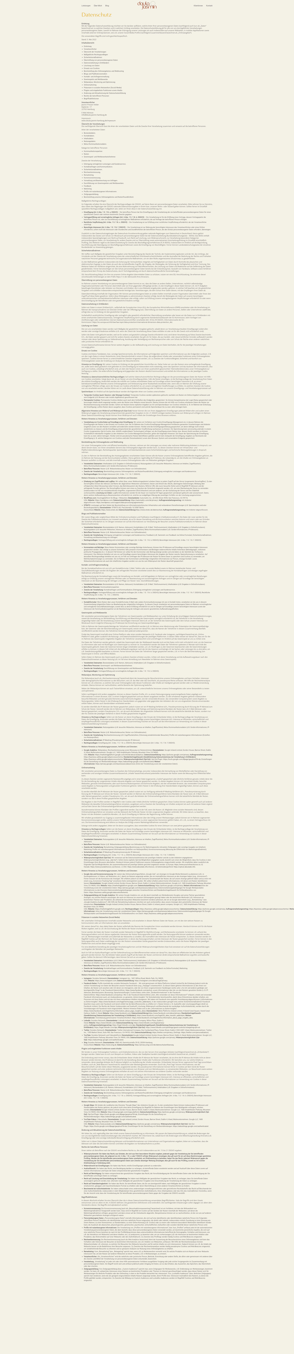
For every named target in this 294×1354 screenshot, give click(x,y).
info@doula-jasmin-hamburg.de (94, 115)
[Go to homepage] (147, 5)
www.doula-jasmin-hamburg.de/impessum (99, 120)
